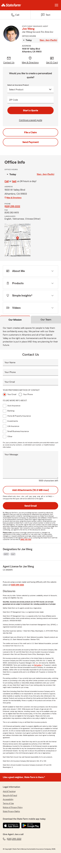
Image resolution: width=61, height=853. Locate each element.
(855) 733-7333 (25, 539)
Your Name (10, 362)
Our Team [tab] (46, 319)
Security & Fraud (10, 796)
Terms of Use (8, 803)
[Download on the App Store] (11, 825)
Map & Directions (14, 198)
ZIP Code (13, 100)
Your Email (10, 382)
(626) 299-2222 (12, 206)
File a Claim (30, 132)
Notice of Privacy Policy (13, 807)
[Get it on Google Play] (30, 825)
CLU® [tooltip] (13, 554)
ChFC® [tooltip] (6, 554)
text (14, 181)
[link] (15, 5)
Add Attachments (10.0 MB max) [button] (30, 490)
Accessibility (8, 799)
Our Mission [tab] (15, 319)
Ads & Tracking (9, 792)
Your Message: (11, 454)
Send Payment (30, 142)
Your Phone (10, 372)
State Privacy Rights (11, 811)
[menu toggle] (56, 5)
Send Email (30, 505)
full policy (37, 665)
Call (7, 181)
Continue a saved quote (30, 120)
